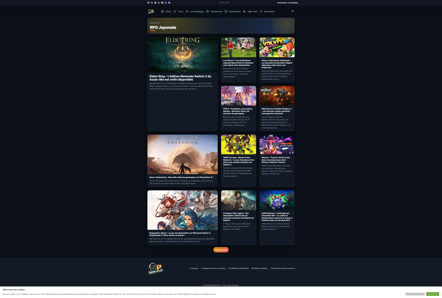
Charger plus (221, 250)
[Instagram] (155, 2)
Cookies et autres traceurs (282, 268)
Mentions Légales (260, 268)
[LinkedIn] (159, 2)
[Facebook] (148, 2)
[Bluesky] (162, 2)
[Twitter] (152, 2)
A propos (194, 268)
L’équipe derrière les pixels (213, 268)
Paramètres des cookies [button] (415, 294)
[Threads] (166, 2)
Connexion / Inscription (287, 2)
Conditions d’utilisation (238, 268)
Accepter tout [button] (433, 294)
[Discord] (169, 2)
